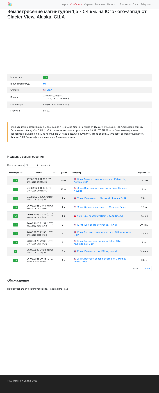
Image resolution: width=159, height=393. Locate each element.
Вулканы (100, 4)
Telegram (146, 4)
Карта (65, 4)
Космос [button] (111, 4)
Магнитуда (14, 173)
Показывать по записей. (28, 165)
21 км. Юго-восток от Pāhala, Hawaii (97, 251)
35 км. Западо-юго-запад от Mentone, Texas (101, 207)
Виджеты (125, 4)
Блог (135, 4)
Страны (88, 4)
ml (44, 83)
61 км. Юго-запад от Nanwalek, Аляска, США (101, 198)
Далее (146, 268)
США (49, 89)
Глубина (142, 173)
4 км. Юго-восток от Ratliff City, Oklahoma (100, 216)
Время (39, 173)
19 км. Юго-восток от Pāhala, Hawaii (97, 224)
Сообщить (76, 4)
